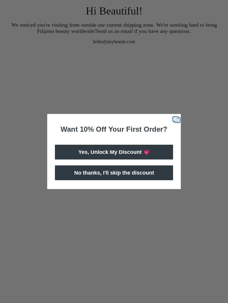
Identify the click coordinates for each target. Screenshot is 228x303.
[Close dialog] (175, 119)
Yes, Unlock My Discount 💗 (114, 152)
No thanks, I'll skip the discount (114, 173)
